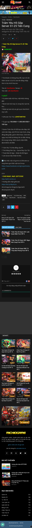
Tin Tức (10, 17)
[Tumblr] (16, 453)
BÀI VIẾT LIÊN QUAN (8, 227)
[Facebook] (7, 453)
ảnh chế (17, 445)
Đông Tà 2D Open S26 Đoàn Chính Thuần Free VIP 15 (8, 219)
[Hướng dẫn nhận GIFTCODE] (6, 466)
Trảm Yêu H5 (16, 17)
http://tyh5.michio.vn (9, 179)
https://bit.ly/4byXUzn (9, 184)
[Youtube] (25, 453)
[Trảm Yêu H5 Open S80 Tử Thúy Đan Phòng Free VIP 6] (6, 251)
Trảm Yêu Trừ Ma (21, 197)
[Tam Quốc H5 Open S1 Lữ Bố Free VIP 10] (8, 377)
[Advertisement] (16, 318)
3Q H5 (18, 381)
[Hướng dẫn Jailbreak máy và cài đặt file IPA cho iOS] (6, 475)
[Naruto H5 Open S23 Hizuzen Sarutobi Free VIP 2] (23, 392)
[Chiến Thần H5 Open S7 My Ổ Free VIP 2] (23, 344)
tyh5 (3, 199)
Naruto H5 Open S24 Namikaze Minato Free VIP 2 (23, 367)
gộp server (9, 195)
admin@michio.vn (21, 448)
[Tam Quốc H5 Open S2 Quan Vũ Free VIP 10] (8, 344)
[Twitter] (20, 453)
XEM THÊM (18, 227)
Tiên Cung (4, 197)
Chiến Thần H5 (20, 347)
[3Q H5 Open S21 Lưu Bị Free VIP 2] (23, 377)
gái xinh (22, 445)
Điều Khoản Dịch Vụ (13, 523)
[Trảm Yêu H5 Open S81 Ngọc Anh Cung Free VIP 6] (6, 242)
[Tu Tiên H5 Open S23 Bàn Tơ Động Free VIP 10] (8, 359)
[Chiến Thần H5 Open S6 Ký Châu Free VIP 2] (8, 392)
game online (11, 445)
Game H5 (4, 236)
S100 (24, 195)
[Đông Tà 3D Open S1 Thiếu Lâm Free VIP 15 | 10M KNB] (6, 483)
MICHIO (21, 526)
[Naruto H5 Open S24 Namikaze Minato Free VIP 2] (23, 359)
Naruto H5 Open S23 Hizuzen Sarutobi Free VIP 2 (23, 400)
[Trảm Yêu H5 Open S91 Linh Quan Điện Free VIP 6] (6, 234)
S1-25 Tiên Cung (18, 195)
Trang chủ (4, 17)
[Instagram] (11, 453)
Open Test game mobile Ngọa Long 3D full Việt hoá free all (23, 219)
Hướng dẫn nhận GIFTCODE (19, 464)
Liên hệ (21, 523)
